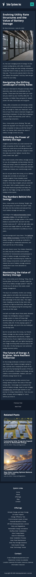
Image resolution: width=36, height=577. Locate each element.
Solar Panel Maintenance (18, 540)
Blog (18, 499)
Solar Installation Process (18, 538)
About (18, 494)
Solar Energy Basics (18, 533)
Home (18, 492)
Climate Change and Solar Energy (18, 512)
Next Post (18, 406)
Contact (18, 501)
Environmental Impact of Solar (18, 519)
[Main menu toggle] (32, 4)
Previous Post (18, 403)
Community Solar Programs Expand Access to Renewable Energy (18, 442)
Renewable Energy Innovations (18, 528)
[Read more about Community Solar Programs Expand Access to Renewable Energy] (18, 428)
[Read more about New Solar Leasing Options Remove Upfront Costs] (18, 459)
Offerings (18, 497)
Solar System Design (18, 545)
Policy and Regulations (19, 445)
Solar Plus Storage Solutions (18, 542)
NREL (4, 258)
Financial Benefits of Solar (18, 521)
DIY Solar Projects (18, 514)
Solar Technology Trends (18, 547)
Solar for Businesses (18, 535)
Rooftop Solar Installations (18, 531)
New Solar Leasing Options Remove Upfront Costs (18, 473)
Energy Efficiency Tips (18, 517)
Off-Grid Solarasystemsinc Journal (18, 524)
